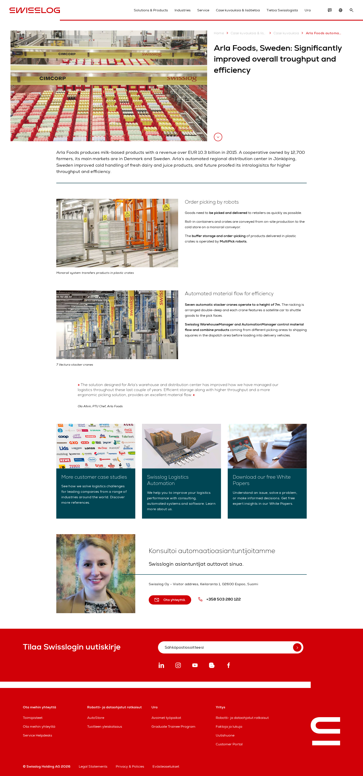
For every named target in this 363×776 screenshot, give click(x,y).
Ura (308, 10)
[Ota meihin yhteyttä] (329, 10)
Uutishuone (225, 735)
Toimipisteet (32, 717)
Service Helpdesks (37, 735)
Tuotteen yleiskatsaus (104, 726)
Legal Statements (93, 766)
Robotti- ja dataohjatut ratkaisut (242, 717)
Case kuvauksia (286, 33)
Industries (183, 10)
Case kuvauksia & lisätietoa (238, 10)
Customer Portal (229, 744)
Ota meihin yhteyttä (39, 726)
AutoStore (95, 717)
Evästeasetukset (166, 766)
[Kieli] (340, 10)
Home (219, 33)
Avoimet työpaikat (166, 717)
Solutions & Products (151, 10)
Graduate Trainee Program (173, 726)
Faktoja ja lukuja (229, 726)
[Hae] (351, 10)
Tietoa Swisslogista (282, 10)
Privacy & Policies (130, 766)
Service (203, 10)
